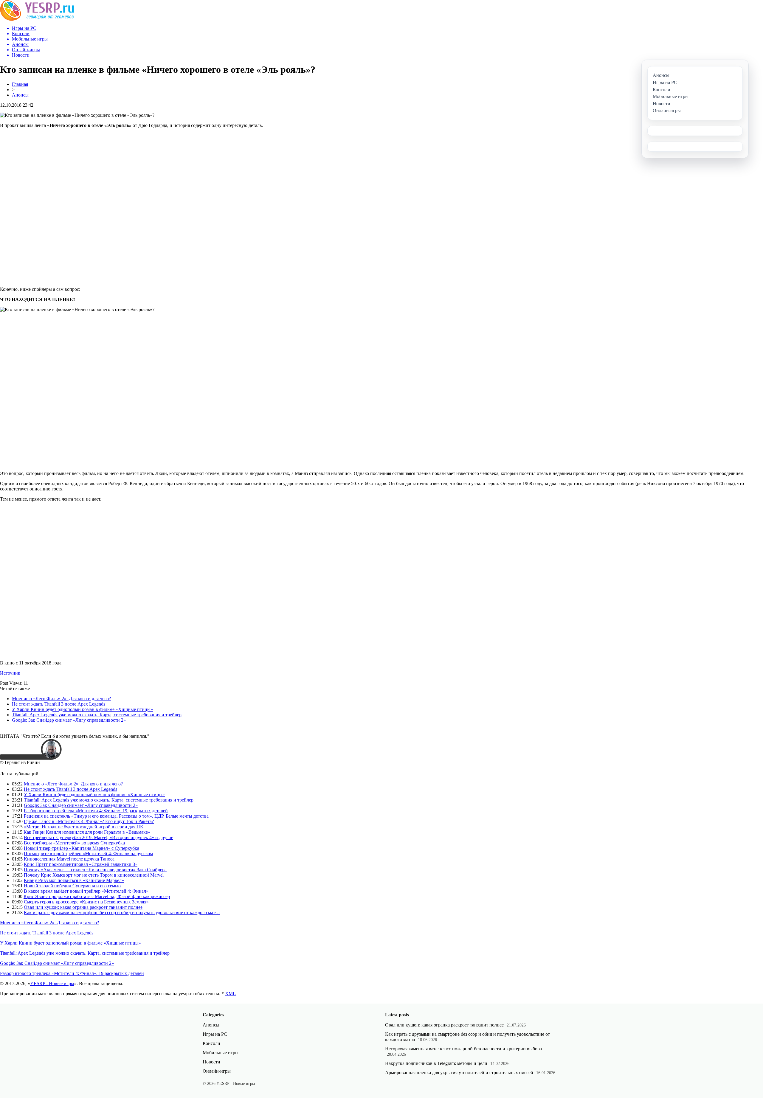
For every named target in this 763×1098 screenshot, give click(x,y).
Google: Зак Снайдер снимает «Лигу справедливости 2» (69, 720)
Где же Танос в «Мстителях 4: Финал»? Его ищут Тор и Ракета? (89, 821)
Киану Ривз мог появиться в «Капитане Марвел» (74, 880)
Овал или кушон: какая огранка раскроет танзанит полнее (83, 907)
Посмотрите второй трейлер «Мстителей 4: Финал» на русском (88, 853)
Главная (20, 84)
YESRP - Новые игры (52, 983)
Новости (211, 1061)
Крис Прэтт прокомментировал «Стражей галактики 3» (80, 864)
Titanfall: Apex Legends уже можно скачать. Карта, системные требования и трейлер (97, 714)
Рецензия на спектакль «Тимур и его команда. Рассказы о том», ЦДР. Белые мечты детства (116, 816)
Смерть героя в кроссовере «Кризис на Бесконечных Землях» (86, 901)
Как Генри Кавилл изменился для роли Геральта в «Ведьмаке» (87, 832)
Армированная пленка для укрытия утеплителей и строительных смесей (459, 1072)
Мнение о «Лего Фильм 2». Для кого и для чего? (61, 698)
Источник (10, 672)
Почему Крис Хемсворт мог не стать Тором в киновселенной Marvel (94, 875)
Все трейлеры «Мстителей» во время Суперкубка (74, 842)
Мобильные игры (220, 1052)
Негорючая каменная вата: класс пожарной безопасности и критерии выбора (463, 1048)
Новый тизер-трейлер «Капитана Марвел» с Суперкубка (81, 848)
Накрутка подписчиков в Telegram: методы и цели (436, 1063)
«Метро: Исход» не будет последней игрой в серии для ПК (83, 826)
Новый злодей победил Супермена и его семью (72, 885)
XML (230, 993)
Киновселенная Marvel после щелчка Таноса (69, 858)
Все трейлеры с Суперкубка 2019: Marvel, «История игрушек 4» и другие (98, 837)
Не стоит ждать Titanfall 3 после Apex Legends (58, 703)
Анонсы (20, 94)
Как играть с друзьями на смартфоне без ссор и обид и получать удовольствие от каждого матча (122, 912)
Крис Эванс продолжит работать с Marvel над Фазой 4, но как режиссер (97, 896)
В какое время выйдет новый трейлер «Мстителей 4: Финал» (86, 891)
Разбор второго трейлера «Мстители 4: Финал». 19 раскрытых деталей (96, 810)
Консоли (211, 1043)
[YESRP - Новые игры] (37, 19)
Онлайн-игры (217, 1071)
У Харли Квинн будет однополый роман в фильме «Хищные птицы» (82, 709)
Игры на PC (215, 1034)
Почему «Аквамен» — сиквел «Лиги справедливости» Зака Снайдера (95, 869)
